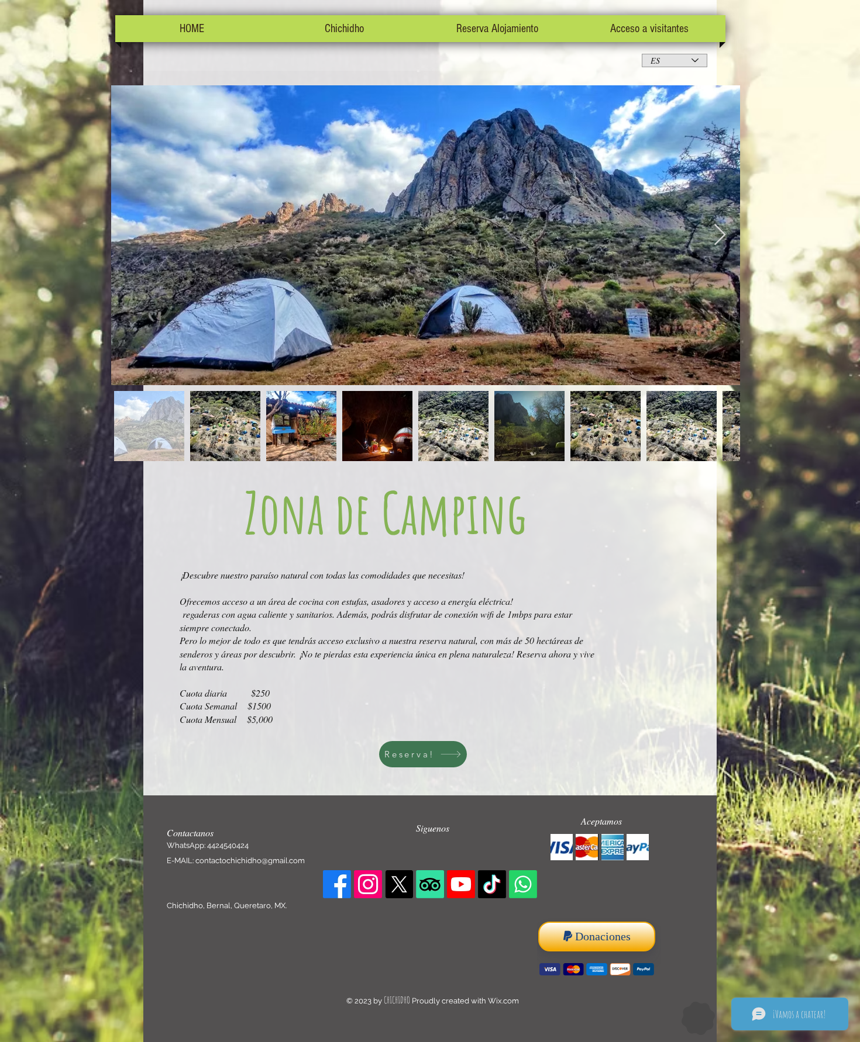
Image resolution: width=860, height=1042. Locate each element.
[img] (562, 847)
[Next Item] (720, 235)
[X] (399, 884)
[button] (344, 28)
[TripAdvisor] (430, 884)
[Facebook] (337, 884)
